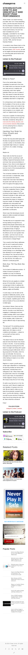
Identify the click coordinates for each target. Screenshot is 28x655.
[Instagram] (8, 649)
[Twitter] (19, 649)
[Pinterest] (12, 649)
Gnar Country (16, 49)
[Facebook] (5, 649)
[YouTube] (22, 649)
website (20, 408)
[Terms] (14, 652)
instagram (9, 408)
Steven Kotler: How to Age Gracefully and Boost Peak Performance (13, 12)
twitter (14, 408)
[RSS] (15, 649)
